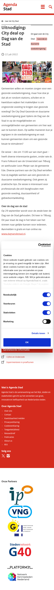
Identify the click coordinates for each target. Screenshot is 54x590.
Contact (7, 414)
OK (27, 342)
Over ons (8, 411)
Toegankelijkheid (11, 429)
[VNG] (20, 512)
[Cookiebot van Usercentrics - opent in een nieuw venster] (38, 245)
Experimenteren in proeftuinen (20, 362)
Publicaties (9, 437)
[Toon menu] (42, 6)
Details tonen (38, 333)
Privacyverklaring (11, 422)
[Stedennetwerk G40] (20, 549)
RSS (6, 444)
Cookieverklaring (11, 426)
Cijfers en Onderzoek (15, 357)
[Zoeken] (50, 6)
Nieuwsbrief (9, 433)
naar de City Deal (12, 21)
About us (8, 441)
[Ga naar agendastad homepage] (10, 6)
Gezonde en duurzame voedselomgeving (39, 44)
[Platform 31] (20, 567)
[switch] (46, 303)
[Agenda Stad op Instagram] (8, 456)
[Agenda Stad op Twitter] (3, 456)
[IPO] (20, 495)
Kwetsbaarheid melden (14, 418)
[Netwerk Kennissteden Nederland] (20, 576)
